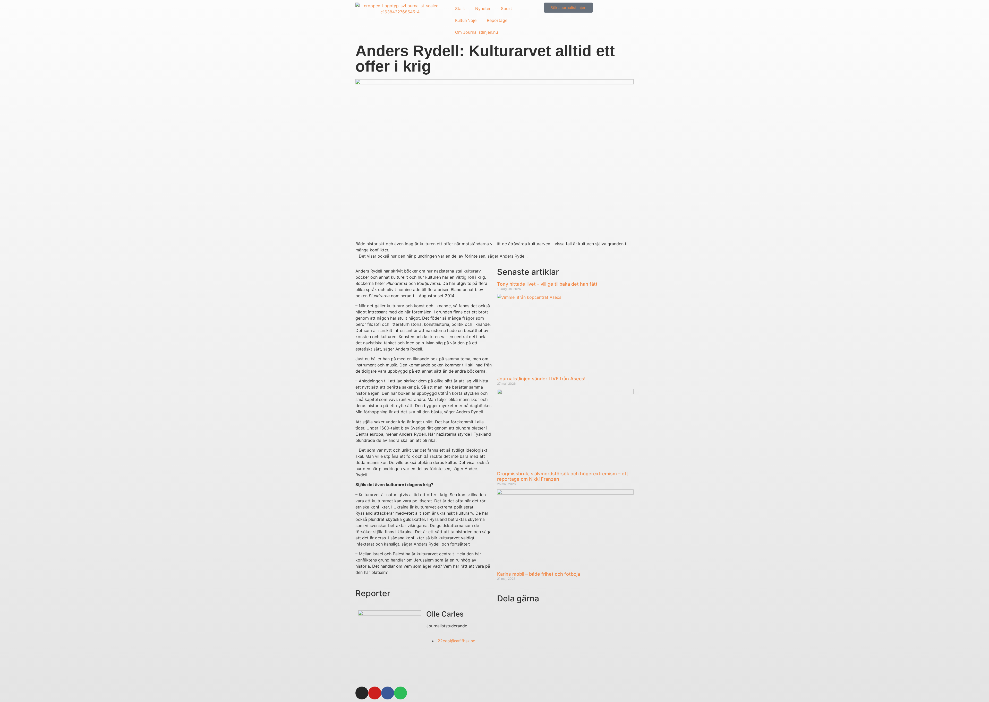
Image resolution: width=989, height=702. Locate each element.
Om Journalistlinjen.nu (476, 32)
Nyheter (483, 8)
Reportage (497, 20)
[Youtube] (374, 693)
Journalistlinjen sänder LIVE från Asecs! (541, 378)
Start (460, 8)
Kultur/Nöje (465, 20)
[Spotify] (400, 693)
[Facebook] (387, 693)
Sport (506, 8)
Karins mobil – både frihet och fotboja (538, 574)
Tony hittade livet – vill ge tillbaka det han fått (547, 284)
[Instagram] (361, 693)
